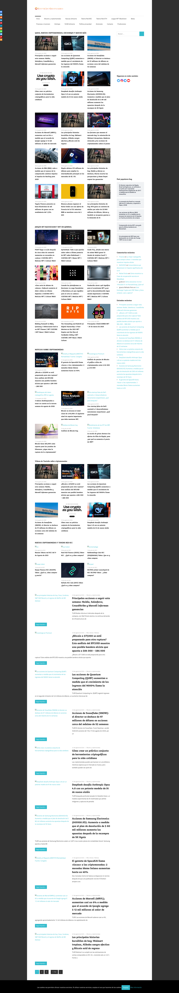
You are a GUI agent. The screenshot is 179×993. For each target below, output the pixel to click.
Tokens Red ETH (101, 18)
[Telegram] (1, 34)
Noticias (97, 633)
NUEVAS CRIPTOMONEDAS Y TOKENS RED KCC (54, 542)
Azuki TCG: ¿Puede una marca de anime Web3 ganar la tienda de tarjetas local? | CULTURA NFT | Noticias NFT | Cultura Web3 (98, 255)
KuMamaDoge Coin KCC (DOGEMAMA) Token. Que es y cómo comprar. (98, 555)
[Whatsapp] (1, 31)
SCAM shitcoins (70, 24)
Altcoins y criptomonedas (52, 18)
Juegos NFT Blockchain (119, 18)
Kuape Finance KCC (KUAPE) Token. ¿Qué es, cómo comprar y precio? (46, 572)
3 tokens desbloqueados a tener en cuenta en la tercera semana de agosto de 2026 (45, 403)
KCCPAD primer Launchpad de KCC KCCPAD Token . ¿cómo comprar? (98, 572)
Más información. (136, 987)
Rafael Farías (123, 273)
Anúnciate (99, 24)
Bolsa (133, 18)
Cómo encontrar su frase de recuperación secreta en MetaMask (130, 276)
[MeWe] (1, 26)
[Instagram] (121, 80)
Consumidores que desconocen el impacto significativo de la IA (130, 268)
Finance (121, 257)
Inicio (38, 18)
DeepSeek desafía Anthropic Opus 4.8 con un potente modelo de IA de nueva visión (72, 94)
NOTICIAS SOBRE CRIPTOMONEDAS (49, 349)
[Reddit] (1, 17)
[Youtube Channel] (128, 80)
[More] (1, 40)
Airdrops (57, 24)
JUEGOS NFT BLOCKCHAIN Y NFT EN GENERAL (53, 227)
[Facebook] (1, 12)
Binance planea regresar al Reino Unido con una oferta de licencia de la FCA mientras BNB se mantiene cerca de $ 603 (72, 209)
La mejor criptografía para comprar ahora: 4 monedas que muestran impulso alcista (129, 260)
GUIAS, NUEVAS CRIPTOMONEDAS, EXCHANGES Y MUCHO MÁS (60, 33)
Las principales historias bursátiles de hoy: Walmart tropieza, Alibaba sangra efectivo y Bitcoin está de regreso (71, 138)
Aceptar (125, 987)
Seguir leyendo (40, 624)
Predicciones (121, 24)
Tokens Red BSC (86, 18)
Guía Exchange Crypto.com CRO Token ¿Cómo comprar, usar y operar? (130, 290)
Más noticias (89, 633)
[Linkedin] (1, 20)
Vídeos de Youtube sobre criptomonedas (51, 461)
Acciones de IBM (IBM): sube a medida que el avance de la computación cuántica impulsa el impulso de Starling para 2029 (46, 173)
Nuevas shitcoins (71, 18)
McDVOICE (122, 265)
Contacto (110, 24)
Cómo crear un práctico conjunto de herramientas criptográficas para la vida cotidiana (90, 754)
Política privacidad (85, 24)
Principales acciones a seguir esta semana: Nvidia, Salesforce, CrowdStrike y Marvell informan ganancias (130, 307)
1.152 (54, 972)
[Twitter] (1, 15)
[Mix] (1, 28)
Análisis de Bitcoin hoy (69, 431)
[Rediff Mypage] (1, 37)
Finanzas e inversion (43, 24)
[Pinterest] (1, 23)
